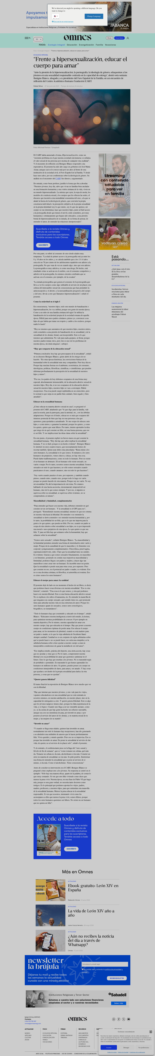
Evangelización (86, 45)
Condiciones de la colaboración (137, 1052)
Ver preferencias (143, 1047)
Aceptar (108, 1047)
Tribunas (64, 1037)
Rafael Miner (38, 86)
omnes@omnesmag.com (33, 1023)
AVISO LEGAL (40, 1053)
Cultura (28, 1037)
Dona (109, 38)
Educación (72, 45)
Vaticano (28, 1035)
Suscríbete (119, 38)
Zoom (27, 1040)
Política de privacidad (123, 1052)
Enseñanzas (83, 1037)
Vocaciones (110, 45)
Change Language (94, 16)
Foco (35, 51)
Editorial (64, 1033)
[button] (151, 1032)
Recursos (82, 1029)
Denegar (126, 1047)
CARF (58, 178)
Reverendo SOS (84, 1046)
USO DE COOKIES (67, 1053)
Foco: (42, 45)
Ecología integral (56, 45)
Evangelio (82, 1040)
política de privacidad (113, 969)
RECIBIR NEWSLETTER (117, 978)
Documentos (83, 1035)
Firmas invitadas (66, 1035)
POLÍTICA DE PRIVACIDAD (52, 1053)
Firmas (63, 1029)
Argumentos (83, 1033)
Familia (99, 45)
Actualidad (29, 1029)
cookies (84, 972)
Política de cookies (112, 1052)
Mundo (27, 1033)
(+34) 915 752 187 (30, 1021)
